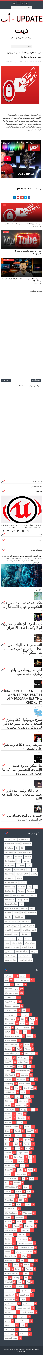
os (18, 1049)
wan (28, 1282)
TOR (28, 1191)
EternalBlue (18, 857)
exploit (7, 895)
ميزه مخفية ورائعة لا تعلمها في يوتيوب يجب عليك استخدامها (23, 223)
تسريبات (28, 939)
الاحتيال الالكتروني (28, 926)
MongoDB (8, 1170)
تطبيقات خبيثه (17, 943)
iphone (27, 1045)
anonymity (19, 1217)
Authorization (26, 844)
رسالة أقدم (5, 380)
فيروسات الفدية (10, 956)
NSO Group (20, 865)
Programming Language (13, 1036)
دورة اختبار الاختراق (28, 947)
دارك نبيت (8, 1317)
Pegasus (8, 870)
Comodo (18, 1131)
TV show (23, 1196)
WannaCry (34, 874)
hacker (33, 895)
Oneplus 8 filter (21, 1174)
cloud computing (10, 1230)
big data (8, 1222)
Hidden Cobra (18, 1157)
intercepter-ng (10, 1260)
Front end (27, 1144)
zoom (22, 1023)
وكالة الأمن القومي (25, 960)
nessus (26, 1265)
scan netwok (28, 1088)
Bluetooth (8, 1122)
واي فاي (23, 1110)
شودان (7, 1321)
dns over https (10, 891)
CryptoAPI (8, 857)
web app (8, 1286)
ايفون (7, 984)
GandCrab (8, 1153)
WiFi (24, 1010)
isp (22, 1260)
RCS (6, 1183)
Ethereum (28, 857)
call (6, 1226)
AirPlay (19, 1114)
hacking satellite (22, 900)
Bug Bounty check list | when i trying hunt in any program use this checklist (23, 696)
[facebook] (26, 3)
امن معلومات (25, 934)
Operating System (11, 1179)
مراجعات (24, 1329)
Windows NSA (9, 878)
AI (33, 1110)
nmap (7, 1269)
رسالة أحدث (36, 380)
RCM (31, 1179)
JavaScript (8, 1161)
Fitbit (16, 1144)
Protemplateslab (19, 1349)
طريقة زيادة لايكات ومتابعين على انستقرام (22, 746)
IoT (30, 1157)
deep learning (22, 1239)
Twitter (7, 1071)
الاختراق (8, 930)
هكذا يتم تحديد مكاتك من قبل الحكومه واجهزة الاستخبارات (22, 605)
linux (32, 908)
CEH (22, 848)
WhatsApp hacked (11, 1213)
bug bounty (21, 887)
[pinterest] (28, 530)
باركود (23, 1092)
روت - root (9, 1101)
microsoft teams (24, 1084)
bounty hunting (10, 887)
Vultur (28, 1204)
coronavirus (21, 1079)
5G (17, 1032)
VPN (31, 1023)
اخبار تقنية (8, 976)
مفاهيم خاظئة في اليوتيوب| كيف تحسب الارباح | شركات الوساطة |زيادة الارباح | (21, 279)
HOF (18, 861)
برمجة (7, 1097)
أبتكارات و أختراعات (12, 1053)
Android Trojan (23, 1062)
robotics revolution (11, 1273)
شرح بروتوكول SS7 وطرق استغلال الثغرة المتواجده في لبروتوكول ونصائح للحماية (22, 723)
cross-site (25, 1230)
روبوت (27, 1097)
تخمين (20, 939)
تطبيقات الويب (28, 1304)
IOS (25, 1032)
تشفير (7, 943)
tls (26, 1278)
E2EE (7, 1140)
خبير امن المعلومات (12, 947)
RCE (34, 870)
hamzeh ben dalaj (11, 904)
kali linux (24, 908)
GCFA (18, 1148)
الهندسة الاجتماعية (11, 934)
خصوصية (8, 1058)
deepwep (8, 1243)
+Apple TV (8, 1062)
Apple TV (8, 1118)
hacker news (9, 900)
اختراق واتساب (24, 921)
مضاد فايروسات (10, 960)
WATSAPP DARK (22, 874)
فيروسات (34, 952)
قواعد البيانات (21, 1105)
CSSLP (20, 1122)
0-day (14, 839)
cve (35, 887)
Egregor (27, 1140)
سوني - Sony (23, 1101)
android (29, 1036)
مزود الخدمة (9, 1334)
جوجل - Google (10, 997)
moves (16, 1265)
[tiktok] (18, 2)
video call (8, 1282)
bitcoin (19, 1222)
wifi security (31, 913)
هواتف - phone (10, 1019)
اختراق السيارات (10, 921)
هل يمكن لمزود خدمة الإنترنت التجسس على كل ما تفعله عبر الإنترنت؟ (22, 769)
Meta (22, 1166)
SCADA (7, 1032)
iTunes (24, 1256)
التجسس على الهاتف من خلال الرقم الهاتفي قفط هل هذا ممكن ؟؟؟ (23, 649)
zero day (8, 917)
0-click (7, 839)
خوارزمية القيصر (27, 1312)
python (17, 1269)
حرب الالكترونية (10, 1002)
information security (11, 908)
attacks (22, 883)
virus (23, 913)
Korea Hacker (9, 865)
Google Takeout (23, 1153)
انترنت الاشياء (10, 1299)
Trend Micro (9, 1200)
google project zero (26, 1248)
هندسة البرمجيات (11, 1338)
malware (8, 913)
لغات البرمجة (9, 1329)
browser (30, 1222)
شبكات (7, 1105)
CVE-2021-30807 (10, 852)
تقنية (18, 61)
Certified (27, 1127)
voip (19, 1282)
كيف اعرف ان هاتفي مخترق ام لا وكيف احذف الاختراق (22, 626)
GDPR (20, 1066)
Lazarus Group (10, 1166)
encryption (30, 891)
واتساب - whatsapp (11, 993)
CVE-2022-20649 (25, 852)
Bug (17, 848)
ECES (16, 1140)
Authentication (23, 839)
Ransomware (9, 874)
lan (6, 1265)
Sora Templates (21, 1352)
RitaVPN (17, 1183)
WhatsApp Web (10, 1075)
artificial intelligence (11, 1045)
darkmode (22, 1235)
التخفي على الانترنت (29, 930)
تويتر (17, 1097)
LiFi (29, 1066)
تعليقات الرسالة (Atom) (26, 386)
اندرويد (22, 976)
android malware (10, 1041)
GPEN (28, 1148)
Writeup (19, 878)
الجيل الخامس (10, 1092)
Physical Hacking (19, 870)
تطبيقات (19, 984)
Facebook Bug (10, 861)
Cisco (7, 1131)
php (16, 1088)
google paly (9, 1084)
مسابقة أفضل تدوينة (22, 980)
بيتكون (23, 1299)
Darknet (7, 1135)
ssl (6, 1278)
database (8, 1239)
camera (16, 1226)
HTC (6, 1157)
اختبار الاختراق (19, 917)
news (7, 1088)
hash (21, 904)
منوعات (25, 1015)
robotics (29, 1269)
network (8, 1049)
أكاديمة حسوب (10, 1291)
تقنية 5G (8, 1308)
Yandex (7, 1217)
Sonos (26, 1187)
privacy (27, 1049)
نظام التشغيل (10, 1110)
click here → (11, 527)
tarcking (16, 1278)
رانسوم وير (9, 952)
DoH (28, 1135)
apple (32, 1019)
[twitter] (14, 3)
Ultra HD (8, 1204)
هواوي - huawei (23, 1058)
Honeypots (26, 861)
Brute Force (9, 848)
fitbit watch (9, 1248)
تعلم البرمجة (29, 1053)
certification (29, 1226)
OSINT (29, 865)
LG (30, 1161)
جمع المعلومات (30, 943)
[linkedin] (18, 530)
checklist (8, 1079)
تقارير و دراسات (10, 1015)
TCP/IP (18, 1191)
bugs (29, 887)
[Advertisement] (21, 351)
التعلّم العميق (26, 1291)
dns (32, 1079)
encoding (21, 891)
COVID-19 (8, 1066)
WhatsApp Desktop (22, 1071)
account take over (11, 883)
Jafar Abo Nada (37, 487)
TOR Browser (9, 1196)
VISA (18, 1204)
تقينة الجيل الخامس (23, 1308)
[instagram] (22, 3)
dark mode (8, 1235)
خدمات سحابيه (10, 1312)
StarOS (7, 1191)
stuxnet (16, 913)
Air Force (8, 1114)
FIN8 (6, 1144)
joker (31, 1260)
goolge (7, 1252)
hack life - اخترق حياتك (20, 895)
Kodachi (21, 1161)
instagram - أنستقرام (23, 1028)
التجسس (17, 930)
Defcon (18, 1135)
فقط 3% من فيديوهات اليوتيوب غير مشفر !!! (28, 251)
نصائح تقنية (23, 1334)
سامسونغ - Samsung (12, 1006)
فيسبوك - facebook (12, 989)
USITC (21, 1200)
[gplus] (13, 530)
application (24, 1075)
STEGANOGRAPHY (11, 1187)
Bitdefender (21, 1118)
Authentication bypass (12, 844)
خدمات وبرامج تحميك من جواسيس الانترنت (24, 817)
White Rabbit (27, 1213)
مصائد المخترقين (25, 956)
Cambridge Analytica (12, 1127)
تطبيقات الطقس (11, 1304)
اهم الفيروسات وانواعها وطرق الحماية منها (25, 672)
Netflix (20, 1170)
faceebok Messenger (25, 1243)
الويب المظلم (24, 1295)
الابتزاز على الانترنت (12, 926)
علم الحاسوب (10, 1325)
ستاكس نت (22, 1317)
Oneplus (7, 1174)
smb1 (26, 1273)
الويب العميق (9, 1295)
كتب (22, 1325)
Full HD (7, 1148)
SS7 (22, 1019)
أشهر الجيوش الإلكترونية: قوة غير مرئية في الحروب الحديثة (22, 556)
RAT (29, 870)
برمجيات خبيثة (10, 939)
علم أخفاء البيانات (22, 952)
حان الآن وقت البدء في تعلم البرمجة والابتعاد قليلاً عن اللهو (21, 794)
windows (20, 1286)
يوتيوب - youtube (11, 61)
